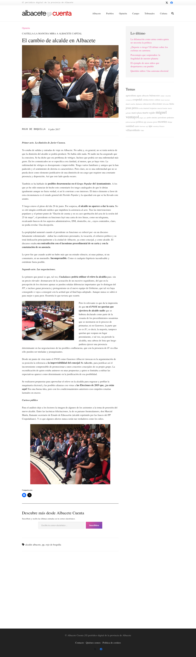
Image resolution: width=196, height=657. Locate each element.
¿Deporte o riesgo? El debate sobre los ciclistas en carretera (149, 48)
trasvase (142, 126)
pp (43, 544)
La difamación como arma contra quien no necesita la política (150, 41)
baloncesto (154, 95)
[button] (172, 13)
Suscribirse (94, 525)
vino (142, 130)
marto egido (148, 112)
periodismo (162, 117)
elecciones (157, 103)
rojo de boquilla (53, 544)
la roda (140, 108)
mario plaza (136, 112)
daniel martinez (165, 100)
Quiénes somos (93, 642)
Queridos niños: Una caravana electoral (149, 70)
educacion (147, 103)
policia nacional (130, 122)
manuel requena (150, 108)
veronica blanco (158, 126)
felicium (166, 104)
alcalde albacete (33, 544)
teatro (137, 126)
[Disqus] (70, 589)
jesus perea (132, 108)
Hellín (171, 104)
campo (162, 96)
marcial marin (162, 108)
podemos (170, 117)
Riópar (170, 122)
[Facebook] (171, 2)
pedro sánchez (152, 117)
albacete (145, 95)
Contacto (79, 642)
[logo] (47, 13)
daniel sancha (130, 104)
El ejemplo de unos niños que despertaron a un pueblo (145, 64)
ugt (147, 126)
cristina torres (148, 99)
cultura (157, 99)
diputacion (139, 104)
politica (139, 121)
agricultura (131, 95)
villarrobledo (133, 130)
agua (139, 95)
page (141, 117)
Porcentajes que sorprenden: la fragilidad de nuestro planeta (145, 56)
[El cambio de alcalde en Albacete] (70, 47)
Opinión (26, 28)
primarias (150, 122)
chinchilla (168, 96)
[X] (166, 2)
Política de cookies (112, 642)
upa (150, 126)
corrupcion (129, 100)
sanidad (130, 126)
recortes (162, 121)
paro (145, 118)
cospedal (137, 99)
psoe (155, 121)
